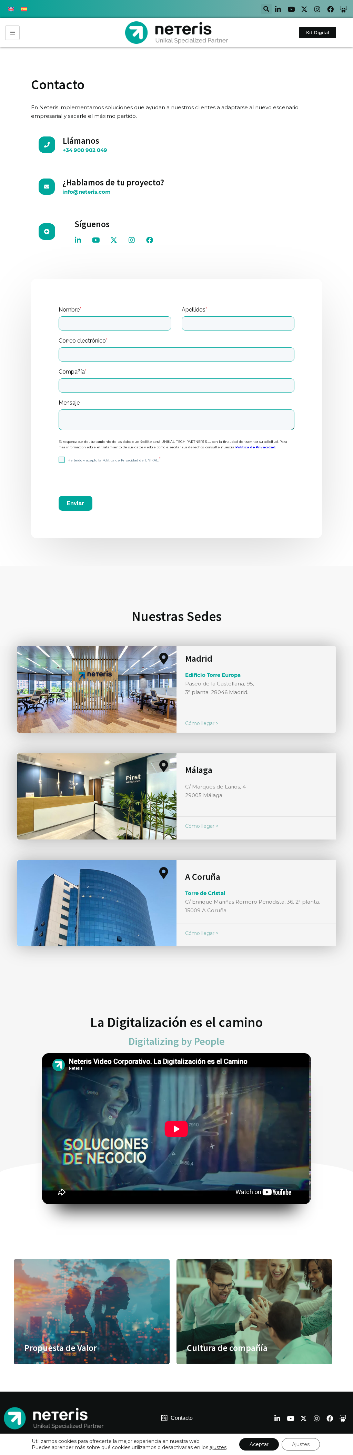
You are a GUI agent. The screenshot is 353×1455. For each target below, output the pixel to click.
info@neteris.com (86, 192)
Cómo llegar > (202, 723)
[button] (266, 9)
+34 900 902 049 (85, 150)
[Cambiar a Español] (24, 8)
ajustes (218, 1447)
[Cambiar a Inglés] (11, 8)
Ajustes (301, 1444)
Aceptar (259, 1444)
